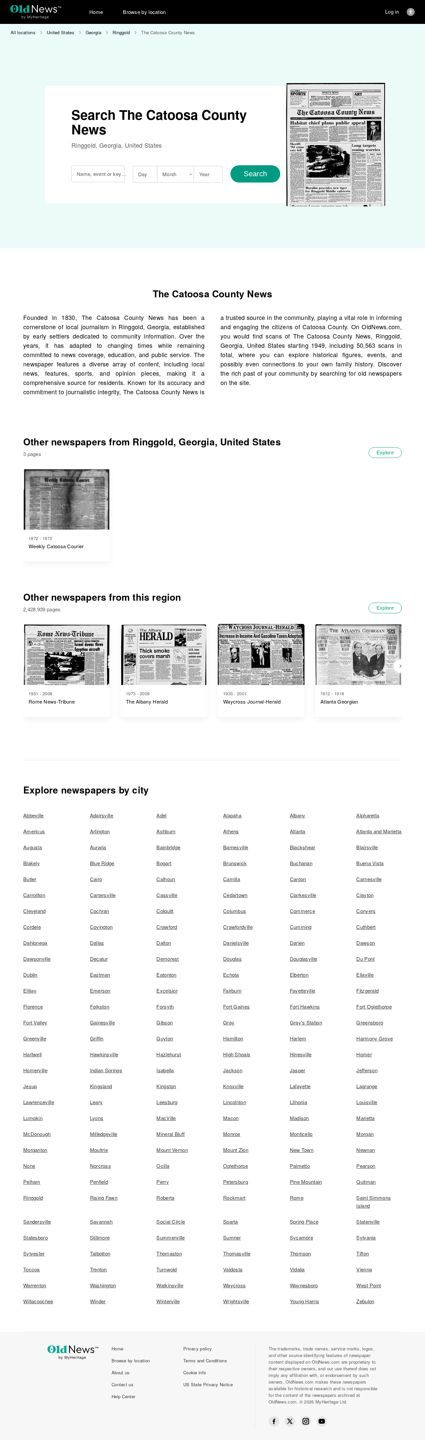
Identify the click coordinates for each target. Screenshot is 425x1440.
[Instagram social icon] (305, 1421)
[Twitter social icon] (290, 1421)
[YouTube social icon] (321, 1421)
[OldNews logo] (35, 9)
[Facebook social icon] (274, 1421)
